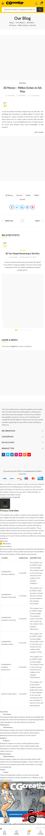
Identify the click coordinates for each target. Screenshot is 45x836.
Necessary (7, 544)
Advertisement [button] (5, 754)
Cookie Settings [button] (6, 497)
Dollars (28, 195)
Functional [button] (4, 712)
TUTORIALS (20, 23)
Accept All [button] (16, 497)
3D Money (9, 195)
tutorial (22, 199)
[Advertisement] (22, 57)
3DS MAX (30, 23)
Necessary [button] (4, 541)
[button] (16, 330)
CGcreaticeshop (29, 471)
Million (36, 195)
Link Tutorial (38, 132)
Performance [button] (4, 725)
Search (40, 9)
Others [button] (2, 769)
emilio (12, 95)
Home (11, 23)
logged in (14, 346)
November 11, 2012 (29, 257)
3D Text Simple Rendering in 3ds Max (22, 253)
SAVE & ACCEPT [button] (6, 780)
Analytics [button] (3, 738)
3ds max (19, 195)
